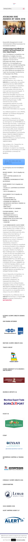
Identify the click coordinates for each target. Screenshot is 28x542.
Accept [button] (13, 540)
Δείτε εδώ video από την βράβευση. (13, 162)
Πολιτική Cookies (20, 540)
